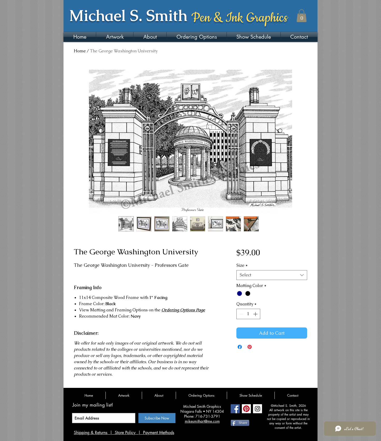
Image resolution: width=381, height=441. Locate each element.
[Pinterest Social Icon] (246, 408)
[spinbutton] (248, 314)
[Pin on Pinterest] (249, 347)
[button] (301, 15)
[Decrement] (240, 314)
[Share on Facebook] (240, 347)
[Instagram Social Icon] (257, 408)
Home (80, 51)
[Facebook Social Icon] (235, 408)
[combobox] (271, 275)
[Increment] (255, 314)
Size (242, 265)
